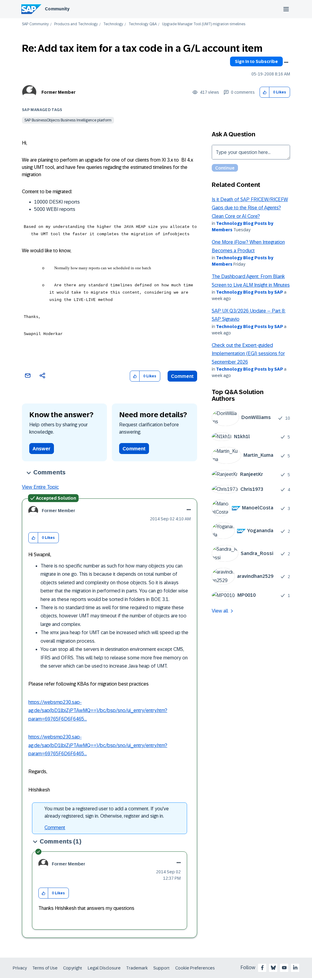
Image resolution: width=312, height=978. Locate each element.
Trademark (137, 968)
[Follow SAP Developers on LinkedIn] (295, 967)
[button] (264, 92)
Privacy (20, 968)
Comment (182, 376)
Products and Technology (76, 24)
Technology (113, 24)
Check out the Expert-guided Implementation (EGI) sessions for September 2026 (248, 354)
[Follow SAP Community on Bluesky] (273, 967)
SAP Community (35, 24)
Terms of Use (45, 968)
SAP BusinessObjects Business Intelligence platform (68, 120)
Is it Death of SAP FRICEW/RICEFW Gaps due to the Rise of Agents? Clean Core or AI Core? (250, 208)
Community (57, 8)
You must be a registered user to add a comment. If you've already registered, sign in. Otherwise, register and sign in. (106, 812)
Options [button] (286, 62)
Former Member (58, 92)
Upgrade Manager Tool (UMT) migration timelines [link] (203, 24)
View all (220, 610)
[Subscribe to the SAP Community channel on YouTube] (284, 967)
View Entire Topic (40, 487)
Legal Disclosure (104, 968)
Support (161, 968)
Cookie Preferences (195, 968)
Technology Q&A (143, 24)
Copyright (72, 968)
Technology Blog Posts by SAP (249, 292)
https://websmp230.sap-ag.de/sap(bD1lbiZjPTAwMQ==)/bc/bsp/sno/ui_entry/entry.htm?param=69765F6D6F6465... (97, 710)
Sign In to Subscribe (256, 61)
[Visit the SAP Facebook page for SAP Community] (262, 967)
